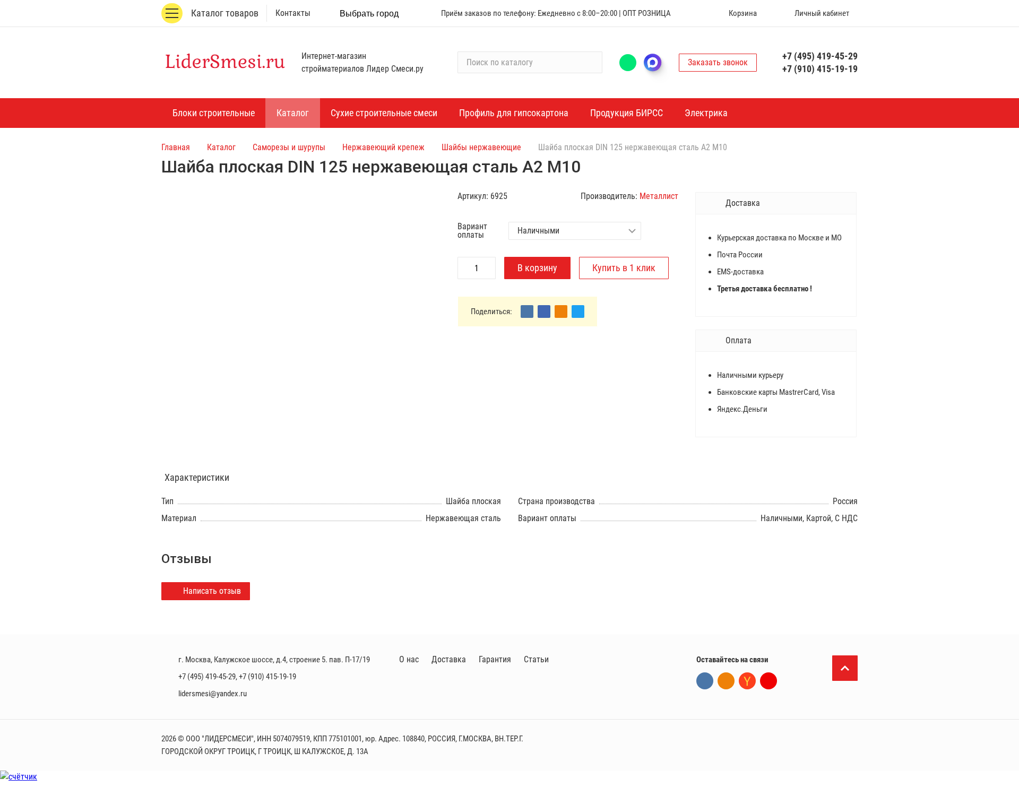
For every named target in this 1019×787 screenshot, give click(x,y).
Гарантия (495, 659)
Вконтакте (704, 680)
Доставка (448, 659)
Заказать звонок (718, 62)
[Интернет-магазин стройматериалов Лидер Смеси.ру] (225, 62)
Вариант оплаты (472, 230)
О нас (409, 659)
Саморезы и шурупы (289, 147)
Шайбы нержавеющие (481, 147)
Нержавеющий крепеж (383, 147)
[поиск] (589, 62)
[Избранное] (693, 13)
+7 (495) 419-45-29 (820, 56)
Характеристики (197, 477)
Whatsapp (627, 62)
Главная (175, 147)
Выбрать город (369, 13)
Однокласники (726, 680)
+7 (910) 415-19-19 (820, 68)
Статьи (536, 659)
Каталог (221, 147)
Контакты (292, 13)
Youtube (768, 680)
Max (657, 62)
